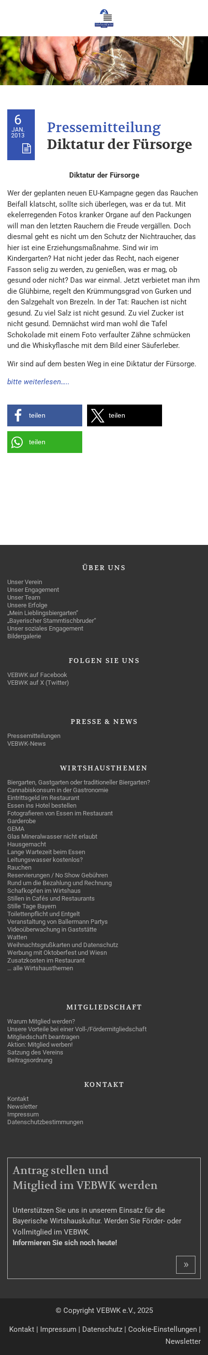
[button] (44, 415)
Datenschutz (102, 1329)
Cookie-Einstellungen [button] (162, 1329)
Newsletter (183, 1341)
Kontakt (21, 1329)
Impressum (58, 1329)
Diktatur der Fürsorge (119, 144)
